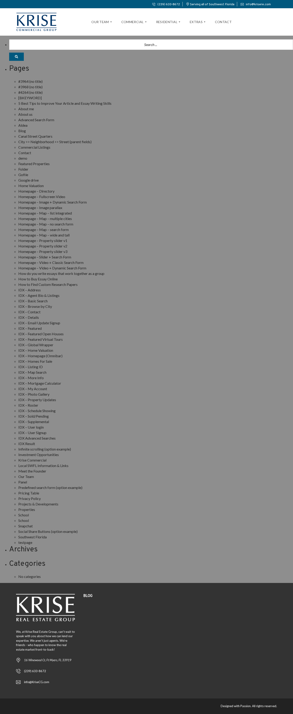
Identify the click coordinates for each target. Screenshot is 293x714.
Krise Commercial (32, 460)
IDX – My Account (32, 389)
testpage (25, 542)
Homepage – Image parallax (40, 207)
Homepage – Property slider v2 (42, 246)
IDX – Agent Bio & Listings (39, 295)
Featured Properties (34, 163)
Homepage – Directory (36, 191)
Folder (23, 169)
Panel (22, 482)
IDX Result (26, 443)
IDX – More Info (31, 378)
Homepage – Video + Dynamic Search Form (52, 268)
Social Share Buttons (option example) (48, 531)
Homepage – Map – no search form (45, 224)
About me (26, 109)
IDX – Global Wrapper (35, 345)
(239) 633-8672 (168, 4)
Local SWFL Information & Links (43, 465)
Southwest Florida (32, 537)
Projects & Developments (38, 504)
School (23, 515)
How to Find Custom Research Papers (48, 284)
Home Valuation (31, 185)
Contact (24, 152)
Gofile (23, 174)
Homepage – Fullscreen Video (41, 196)
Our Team (26, 476)
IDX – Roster (28, 405)
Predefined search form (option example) (50, 487)
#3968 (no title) (30, 87)
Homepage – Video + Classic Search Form (51, 262)
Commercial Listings (34, 147)
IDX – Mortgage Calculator (39, 383)
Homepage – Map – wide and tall (44, 235)
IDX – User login (31, 427)
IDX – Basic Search (33, 301)
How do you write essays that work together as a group (61, 273)
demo (22, 158)
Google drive (28, 180)
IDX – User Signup (32, 432)
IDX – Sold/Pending (33, 416)
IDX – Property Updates (37, 399)
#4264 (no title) (30, 92)
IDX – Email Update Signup (39, 323)
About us (25, 114)
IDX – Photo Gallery (33, 394)
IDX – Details (28, 317)
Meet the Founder (32, 471)
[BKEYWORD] (30, 98)
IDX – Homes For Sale (35, 361)
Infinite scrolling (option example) (44, 449)
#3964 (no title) (30, 81)
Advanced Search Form (36, 120)
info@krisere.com (258, 4)
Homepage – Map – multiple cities (45, 218)
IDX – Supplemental (33, 421)
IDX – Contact (29, 312)
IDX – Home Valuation (35, 350)
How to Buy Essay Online (38, 279)
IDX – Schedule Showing (37, 410)
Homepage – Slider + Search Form (44, 257)
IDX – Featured (30, 328)
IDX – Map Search (32, 372)
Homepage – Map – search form (43, 229)
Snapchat (25, 526)
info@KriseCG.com (36, 682)
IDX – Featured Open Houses (41, 334)
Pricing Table (28, 493)
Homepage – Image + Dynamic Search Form (52, 202)
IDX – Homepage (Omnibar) (40, 356)
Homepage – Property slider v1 (42, 240)
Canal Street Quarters (35, 136)
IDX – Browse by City (35, 306)
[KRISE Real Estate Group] (36, 22)
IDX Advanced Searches (37, 438)
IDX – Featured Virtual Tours (40, 339)
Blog (22, 131)
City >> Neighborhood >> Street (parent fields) (55, 142)
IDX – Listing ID (30, 367)
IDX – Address (29, 290)
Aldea (22, 125)
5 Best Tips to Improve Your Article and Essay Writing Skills (64, 103)
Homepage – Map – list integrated (45, 213)
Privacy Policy (29, 498)
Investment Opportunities (38, 454)
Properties (26, 509)
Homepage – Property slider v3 (42, 251)
